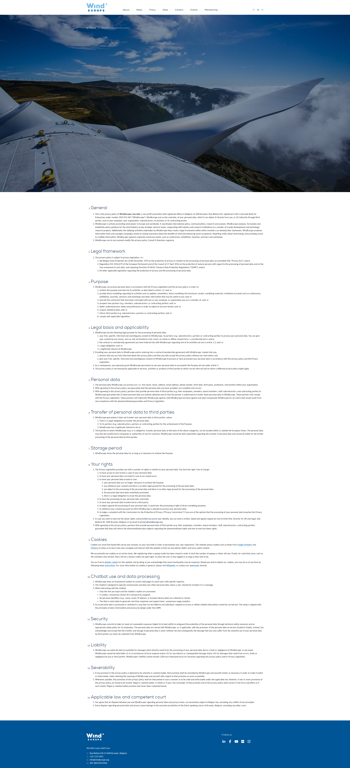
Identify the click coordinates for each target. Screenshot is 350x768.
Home (93, 28)
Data (165, 9)
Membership (211, 9)
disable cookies (111, 562)
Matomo (94, 548)
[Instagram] (249, 741)
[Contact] (258, 9)
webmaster (194, 566)
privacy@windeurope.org (151, 522)
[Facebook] (230, 741)
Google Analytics (244, 545)
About (126, 9)
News (139, 9)
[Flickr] (243, 741)
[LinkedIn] (224, 741)
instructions (110, 566)
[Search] (254, 9)
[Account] (262, 9)
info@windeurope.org (99, 760)
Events (194, 9)
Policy (152, 9)
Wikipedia (170, 566)
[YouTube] (236, 741)
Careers (179, 9)
